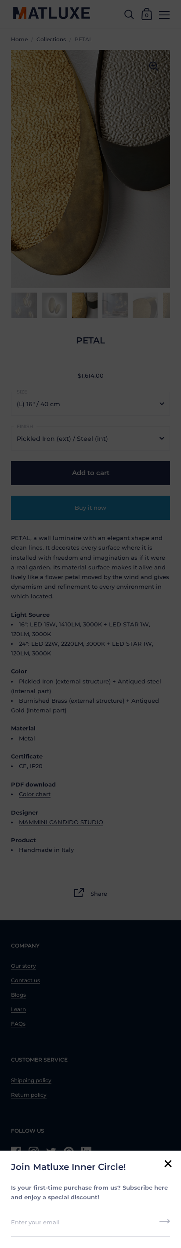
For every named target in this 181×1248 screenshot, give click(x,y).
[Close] (168, 1164)
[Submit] (164, 1224)
